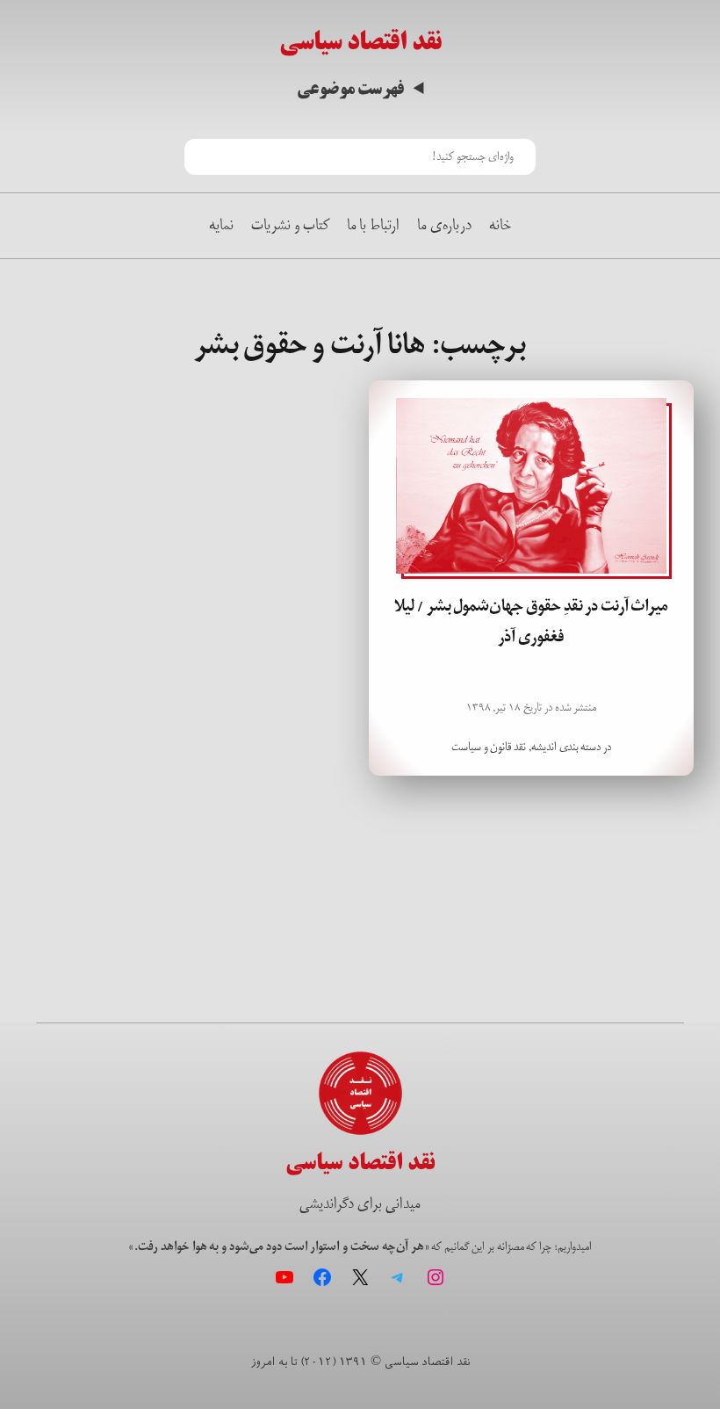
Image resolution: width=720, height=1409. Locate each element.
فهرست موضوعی (351, 89)
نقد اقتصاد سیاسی (360, 42)
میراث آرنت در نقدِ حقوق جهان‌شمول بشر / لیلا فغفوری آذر (531, 621)
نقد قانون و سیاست (488, 747)
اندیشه (544, 747)
